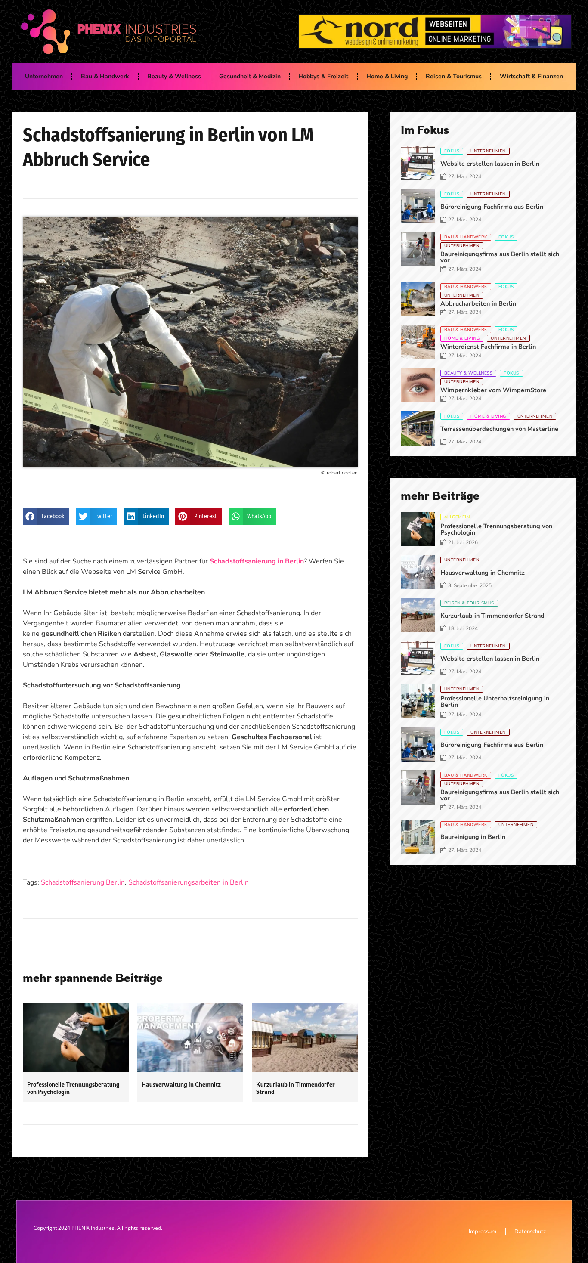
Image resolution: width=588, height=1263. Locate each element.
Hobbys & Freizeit (323, 76)
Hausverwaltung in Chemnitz (181, 1084)
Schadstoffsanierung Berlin (83, 882)
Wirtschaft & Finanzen (531, 76)
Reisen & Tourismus (454, 76)
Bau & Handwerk (105, 76)
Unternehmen (44, 76)
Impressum (482, 1231)
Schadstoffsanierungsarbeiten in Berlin (188, 882)
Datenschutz (530, 1231)
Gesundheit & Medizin (250, 76)
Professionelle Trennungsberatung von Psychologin (73, 1087)
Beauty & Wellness (174, 76)
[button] (46, 516)
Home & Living (387, 76)
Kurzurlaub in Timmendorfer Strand (295, 1087)
